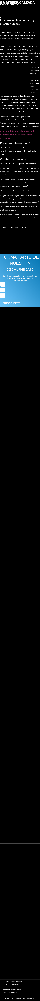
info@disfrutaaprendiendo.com (14, 981)
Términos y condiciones (12, 984)
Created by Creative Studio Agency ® (20, 999)
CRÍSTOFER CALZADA (17, 2)
